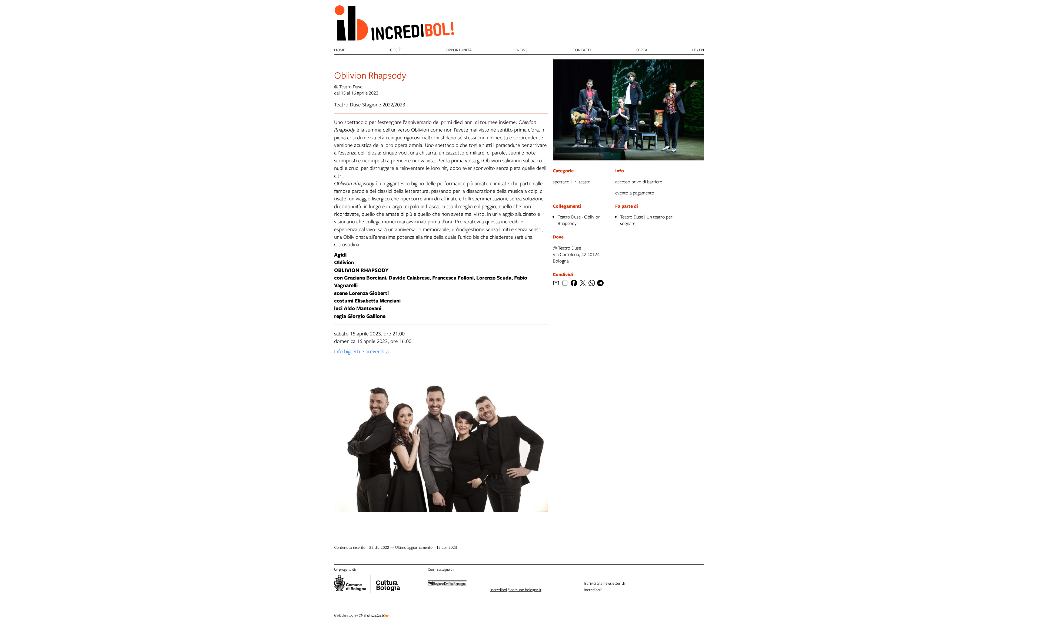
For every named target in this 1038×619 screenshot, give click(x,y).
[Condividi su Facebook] (574, 283)
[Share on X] (583, 283)
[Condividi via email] (556, 283)
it (694, 50)
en (701, 49)
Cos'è (395, 49)
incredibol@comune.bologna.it (515, 589)
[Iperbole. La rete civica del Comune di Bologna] (352, 584)
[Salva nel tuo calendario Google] (565, 283)
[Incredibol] (388, 582)
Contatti (582, 49)
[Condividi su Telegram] (600, 283)
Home (339, 49)
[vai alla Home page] (394, 23)
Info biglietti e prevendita (361, 351)
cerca (641, 49)
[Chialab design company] (361, 611)
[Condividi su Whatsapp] (591, 283)
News (522, 49)
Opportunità (459, 49)
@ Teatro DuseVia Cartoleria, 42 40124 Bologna (576, 254)
